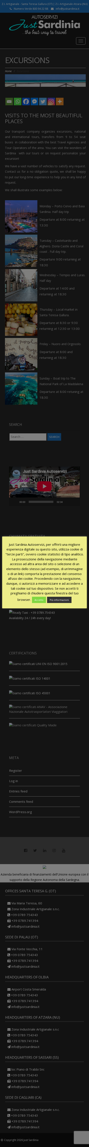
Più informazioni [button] (59, 599)
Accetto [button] (39, 599)
